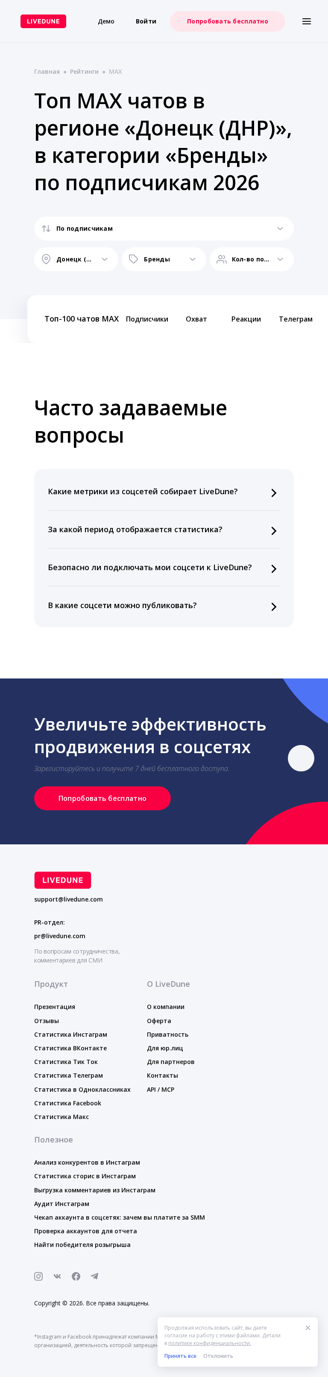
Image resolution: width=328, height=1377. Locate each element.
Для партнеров (171, 1062)
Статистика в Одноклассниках (82, 1089)
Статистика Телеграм (68, 1075)
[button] (164, 491)
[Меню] (306, 21)
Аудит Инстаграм (61, 1204)
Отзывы (46, 1021)
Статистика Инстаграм (70, 1034)
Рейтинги (84, 71)
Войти (146, 21)
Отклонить (218, 1356)
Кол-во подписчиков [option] (252, 259)
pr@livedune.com (59, 936)
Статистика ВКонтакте (70, 1048)
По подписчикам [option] (84, 228)
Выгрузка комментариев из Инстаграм (94, 1190)
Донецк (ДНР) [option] (76, 259)
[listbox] (164, 229)
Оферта (159, 1021)
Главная (47, 71)
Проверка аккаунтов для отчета (85, 1231)
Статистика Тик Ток (66, 1062)
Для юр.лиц (165, 1048)
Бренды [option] (157, 259)
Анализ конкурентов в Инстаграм (87, 1162)
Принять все (180, 1356)
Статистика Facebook (67, 1103)
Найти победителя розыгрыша (82, 1245)
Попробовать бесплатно (227, 21)
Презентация (54, 1007)
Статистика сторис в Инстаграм (85, 1176)
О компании (165, 1007)
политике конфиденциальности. (209, 1343)
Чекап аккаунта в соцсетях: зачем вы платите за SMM (119, 1217)
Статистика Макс (61, 1117)
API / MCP (160, 1089)
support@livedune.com (68, 899)
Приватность (167, 1034)
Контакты (162, 1075)
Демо (106, 21)
